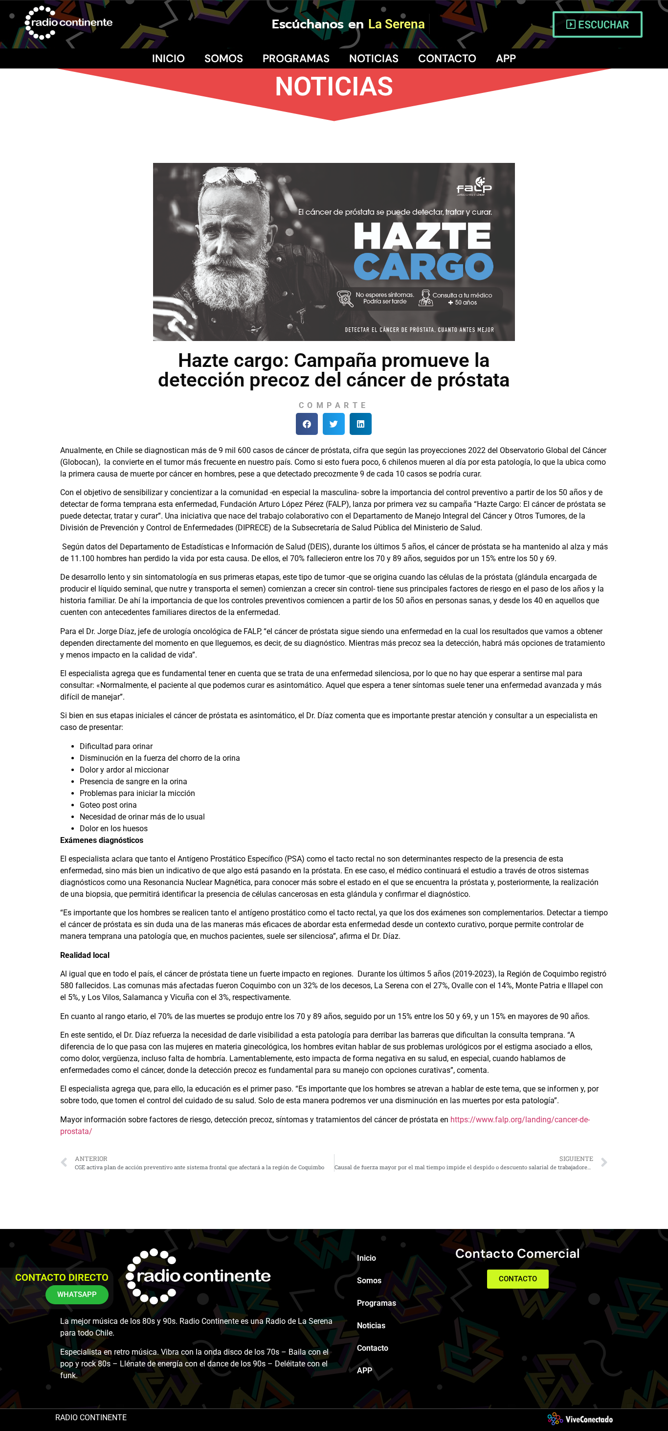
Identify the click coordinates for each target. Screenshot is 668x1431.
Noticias (374, 58)
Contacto (447, 58)
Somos (223, 58)
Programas (296, 58)
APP (506, 58)
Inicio (168, 58)
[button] (307, 424)
